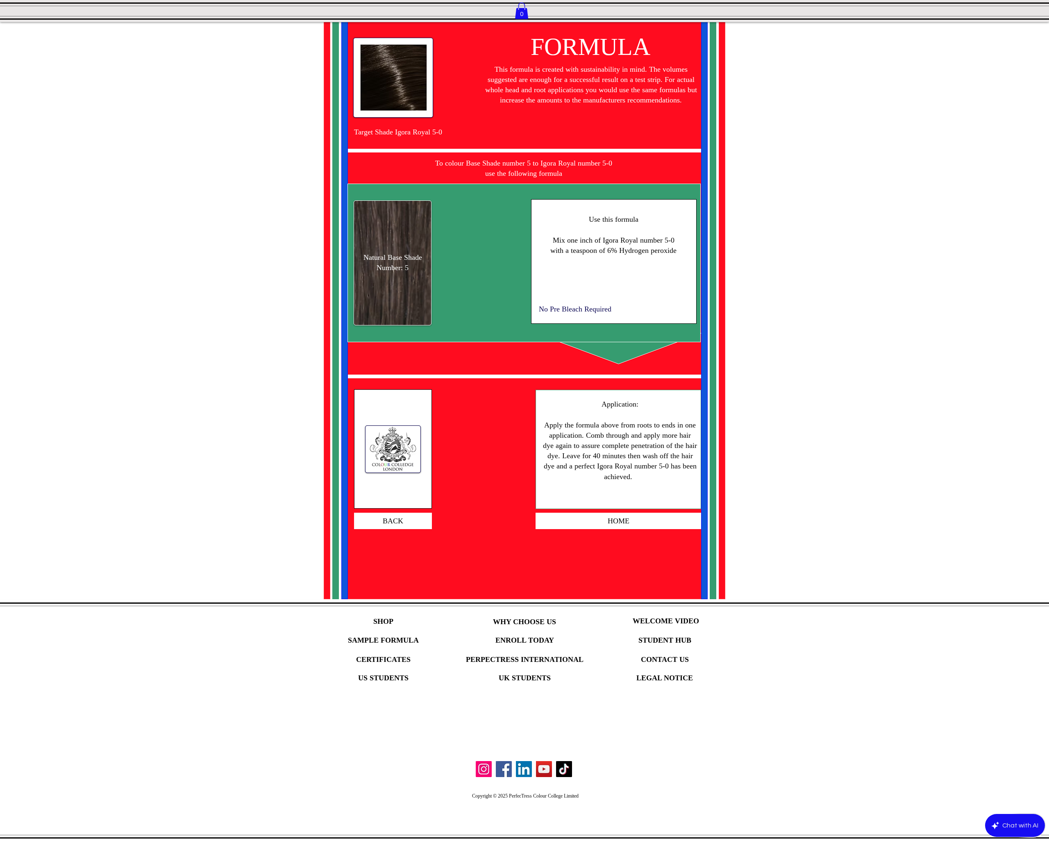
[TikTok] (564, 769)
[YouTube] (544, 769)
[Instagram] (484, 769)
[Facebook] (504, 769)
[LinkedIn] (524, 769)
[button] (522, 10)
